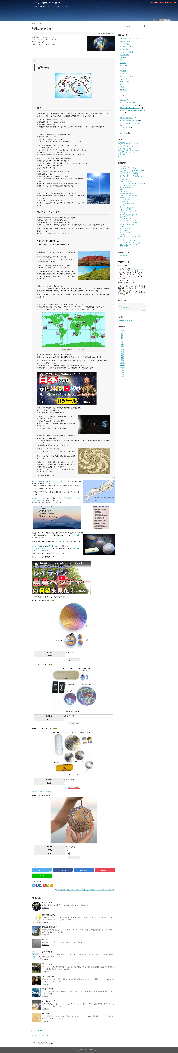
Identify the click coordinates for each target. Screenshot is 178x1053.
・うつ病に (122, 205)
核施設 (122, 87)
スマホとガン (39, 1030)
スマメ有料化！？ (126, 44)
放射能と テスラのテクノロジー (129, 151)
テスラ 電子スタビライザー (129, 120)
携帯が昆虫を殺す (49, 915)
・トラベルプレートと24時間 (128, 174)
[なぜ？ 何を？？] (36, 906)
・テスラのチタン (124, 230)
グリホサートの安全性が (128, 76)
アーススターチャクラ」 (48, 37)
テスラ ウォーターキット (128, 105)
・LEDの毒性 (122, 180)
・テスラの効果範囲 (125, 219)
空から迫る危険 (125, 41)
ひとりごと (123, 130)
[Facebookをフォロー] (37, 885)
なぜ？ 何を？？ (49, 902)
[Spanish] (175, 2)
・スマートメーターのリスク (127, 222)
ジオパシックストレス (39, 481)
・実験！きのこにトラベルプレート (130, 172)
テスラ (113, 33)
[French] (161, 2)
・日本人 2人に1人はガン (127, 207)
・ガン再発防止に (124, 201)
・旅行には (122, 189)
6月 (122, 336)
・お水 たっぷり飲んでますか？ (129, 185)
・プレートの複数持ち (125, 209)
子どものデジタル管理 (127, 47)
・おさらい (122, 166)
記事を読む (45, 908)
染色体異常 (123, 90)
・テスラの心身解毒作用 (126, 187)
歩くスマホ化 (47, 952)
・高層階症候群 (123, 246)
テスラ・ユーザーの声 (125, 147)
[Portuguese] (170, 2)
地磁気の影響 (124, 55)
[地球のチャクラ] (84, 870)
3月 (122, 342)
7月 (122, 334)
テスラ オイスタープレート (129, 108)
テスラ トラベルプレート (54, 546)
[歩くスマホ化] (36, 955)
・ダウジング (122, 213)
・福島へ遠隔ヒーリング (126, 193)
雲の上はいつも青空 (47, 2)
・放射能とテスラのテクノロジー (129, 234)
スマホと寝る (124, 73)
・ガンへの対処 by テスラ (126, 203)
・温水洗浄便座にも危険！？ (127, 215)
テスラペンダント (65, 541)
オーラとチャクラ (49, 1001)
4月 (122, 340)
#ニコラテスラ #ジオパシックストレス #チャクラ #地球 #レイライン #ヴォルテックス (85, 890)
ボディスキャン (125, 49)
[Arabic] (151, 2)
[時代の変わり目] (36, 980)
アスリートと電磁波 (126, 52)
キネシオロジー (123, 155)
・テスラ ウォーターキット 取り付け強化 (132, 183)
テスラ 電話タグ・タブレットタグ (131, 123)
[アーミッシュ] (36, 968)
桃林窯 (120, 156)
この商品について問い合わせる (41, 791)
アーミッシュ (47, 964)
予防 (121, 60)
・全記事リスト (123, 255)
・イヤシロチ (122, 217)
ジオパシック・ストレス (126, 153)
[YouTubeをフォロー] (44, 885)
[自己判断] (36, 1017)
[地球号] (36, 943)
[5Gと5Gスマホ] (36, 992)
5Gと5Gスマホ (47, 989)
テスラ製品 (75, 535)
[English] (158, 2)
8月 (122, 332)
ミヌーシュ (123, 133)
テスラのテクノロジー (125, 149)
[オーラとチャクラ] (36, 1005)
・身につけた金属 (124, 232)
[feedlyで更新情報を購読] (47, 885)
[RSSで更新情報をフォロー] (51, 885)
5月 (122, 338)
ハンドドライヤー (126, 79)
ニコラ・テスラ (37, 498)
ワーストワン (124, 68)
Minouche (126, 307)
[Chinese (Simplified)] (154, 2)
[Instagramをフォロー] (40, 885)
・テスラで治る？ (124, 228)
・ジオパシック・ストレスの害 (128, 244)
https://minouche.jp (137, 269)
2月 (122, 344)
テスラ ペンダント (126, 118)
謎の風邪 (123, 63)
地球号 (44, 939)
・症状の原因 (122, 191)
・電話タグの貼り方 (125, 197)
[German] (163, 2)
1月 (122, 346)
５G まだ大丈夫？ (41, 1035)
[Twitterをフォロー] (33, 885)
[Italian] (166, 2)
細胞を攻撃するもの (49, 927)
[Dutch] (156, 2)
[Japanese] (168, 2)
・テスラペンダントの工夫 (127, 168)
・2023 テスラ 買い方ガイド (127, 199)
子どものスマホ (125, 65)
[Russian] (173, 2)
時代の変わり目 (48, 976)
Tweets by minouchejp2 (126, 320)
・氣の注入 (122, 226)
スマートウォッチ (126, 84)
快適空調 (123, 71)
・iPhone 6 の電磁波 (125, 182)
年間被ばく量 (124, 81)
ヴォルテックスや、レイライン (58, 481)
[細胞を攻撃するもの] (36, 931)
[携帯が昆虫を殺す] (36, 918)
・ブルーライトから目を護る (127, 195)
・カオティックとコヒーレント (128, 224)
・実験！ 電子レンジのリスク (128, 211)
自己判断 (45, 1013)
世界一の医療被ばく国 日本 (129, 38)
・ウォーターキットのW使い (127, 221)
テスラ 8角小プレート (127, 102)
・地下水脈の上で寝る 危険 (127, 240)
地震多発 (123, 57)
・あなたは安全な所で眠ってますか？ (130, 242)
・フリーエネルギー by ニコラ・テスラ (131, 170)
